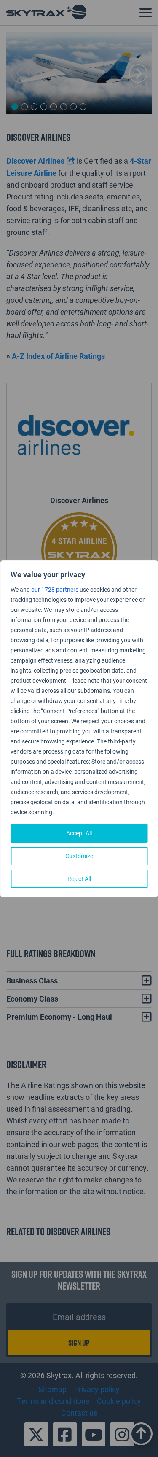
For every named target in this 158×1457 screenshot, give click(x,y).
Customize (79, 856)
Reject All (79, 879)
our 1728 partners (54, 589)
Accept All (79, 833)
